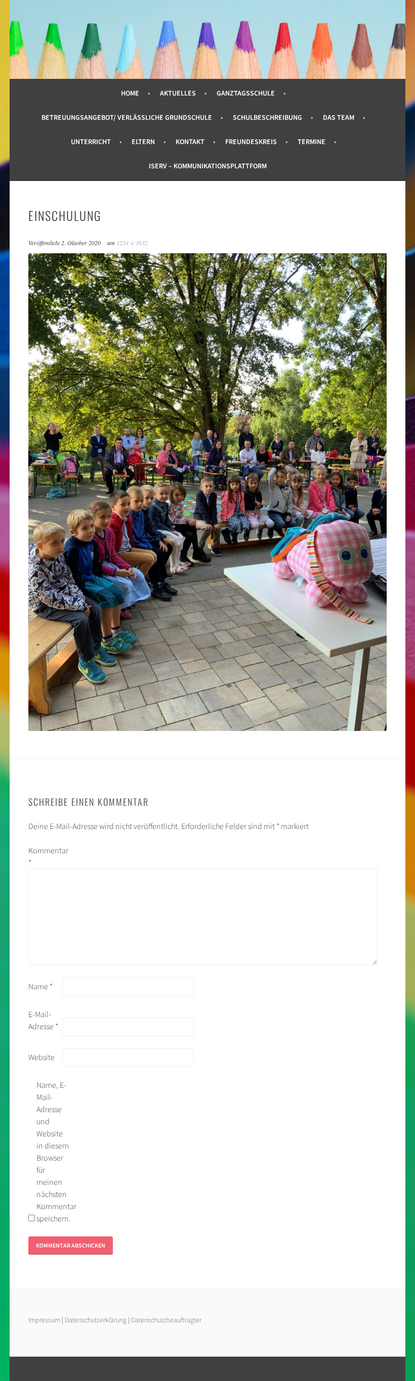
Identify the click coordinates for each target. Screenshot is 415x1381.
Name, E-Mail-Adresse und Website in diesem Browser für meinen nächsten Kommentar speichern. (52, 1151)
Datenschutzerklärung (96, 1319)
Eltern (143, 141)
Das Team (338, 117)
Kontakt (190, 141)
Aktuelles (178, 93)
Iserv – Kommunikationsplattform (208, 165)
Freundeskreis (251, 141)
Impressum (44, 1319)
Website (41, 1057)
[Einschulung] (207, 728)
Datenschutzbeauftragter (166, 1319)
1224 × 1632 (132, 243)
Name (40, 986)
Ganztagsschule (246, 93)
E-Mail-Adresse (43, 1020)
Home (130, 93)
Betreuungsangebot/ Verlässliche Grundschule (127, 117)
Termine (311, 141)
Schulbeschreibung (267, 117)
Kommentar (44, 856)
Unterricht (91, 141)
